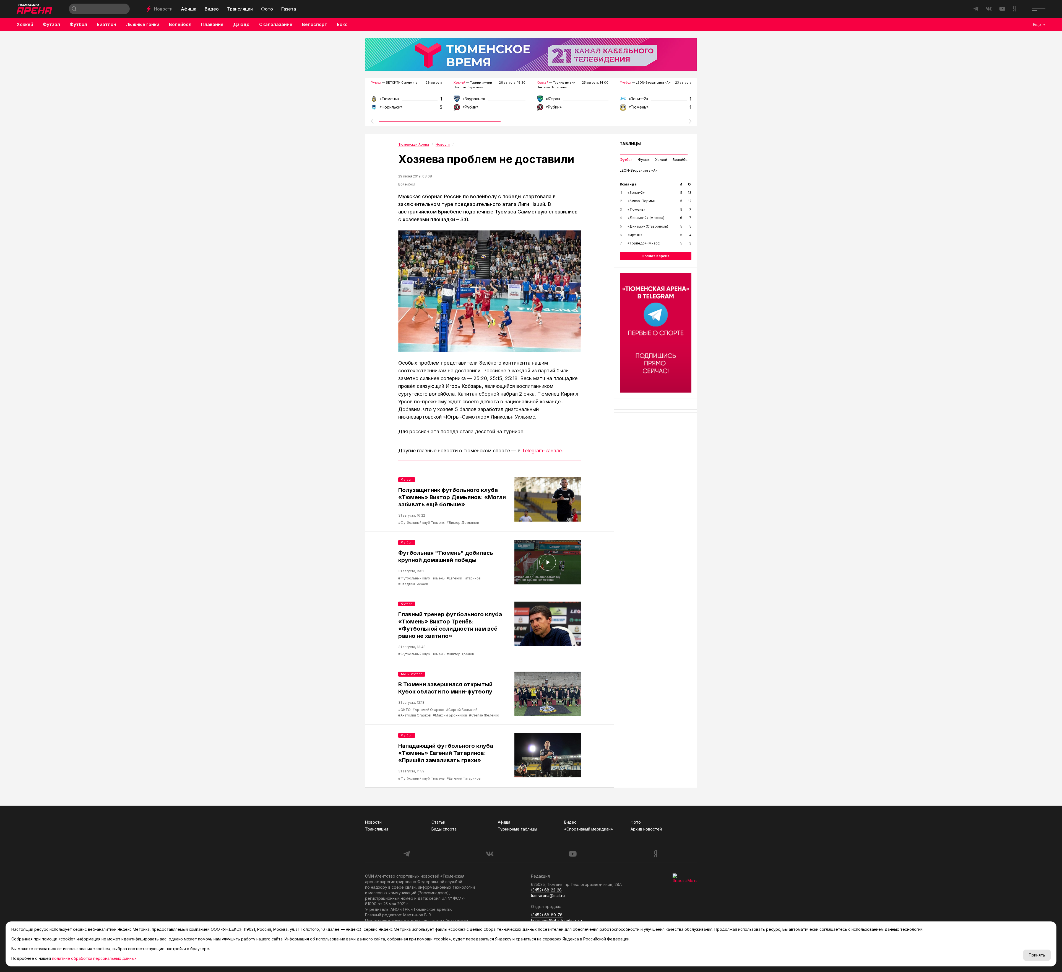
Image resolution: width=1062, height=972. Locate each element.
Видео (212, 9)
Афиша (188, 9)
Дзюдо (241, 24)
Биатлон (106, 24)
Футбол (78, 24)
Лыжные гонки (142, 24)
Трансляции (240, 9)
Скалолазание (275, 24)
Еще (1037, 24)
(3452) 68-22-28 (546, 890)
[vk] (489, 854)
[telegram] (406, 854)
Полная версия (656, 256)
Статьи (438, 822)
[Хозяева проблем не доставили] (489, 291)
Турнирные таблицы (517, 829)
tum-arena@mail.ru (548, 895)
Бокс (342, 24)
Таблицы (630, 143)
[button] (372, 121)
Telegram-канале (542, 450)
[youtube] (572, 854)
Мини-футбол (411, 674)
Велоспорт (314, 24)
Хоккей (25, 24)
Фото (267, 9)
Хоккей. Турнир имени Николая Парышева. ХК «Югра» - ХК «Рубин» (572, 101)
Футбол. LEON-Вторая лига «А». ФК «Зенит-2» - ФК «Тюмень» (655, 101)
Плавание (212, 24)
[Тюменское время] (531, 54)
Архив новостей (646, 829)
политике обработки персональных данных (94, 958)
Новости (163, 9)
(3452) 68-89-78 (547, 914)
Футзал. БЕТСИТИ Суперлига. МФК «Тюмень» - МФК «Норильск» (406, 101)
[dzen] (655, 854)
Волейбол (180, 24)
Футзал (51, 24)
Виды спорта (444, 829)
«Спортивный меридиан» (588, 829)
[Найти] (74, 9)
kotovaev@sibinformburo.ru (556, 920)
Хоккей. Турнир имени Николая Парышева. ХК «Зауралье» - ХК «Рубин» (489, 101)
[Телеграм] (655, 333)
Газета (288, 9)
